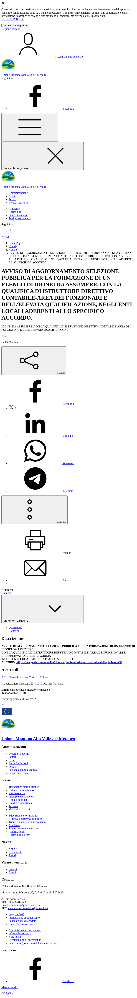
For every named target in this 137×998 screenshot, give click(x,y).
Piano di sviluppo (18, 215)
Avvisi (12, 855)
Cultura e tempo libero (21, 790)
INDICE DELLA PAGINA (16, 621)
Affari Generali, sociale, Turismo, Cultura (24, 677)
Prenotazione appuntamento (24, 917)
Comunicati (15, 852)
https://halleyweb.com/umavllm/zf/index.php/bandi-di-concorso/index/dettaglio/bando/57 (69, 662)
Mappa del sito (9, 987)
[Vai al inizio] (2, 705)
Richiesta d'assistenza (21, 924)
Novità (12, 246)
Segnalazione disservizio (22, 920)
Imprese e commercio (21, 796)
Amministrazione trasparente (25, 930)
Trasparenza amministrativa (24, 786)
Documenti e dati (18, 773)
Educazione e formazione (23, 815)
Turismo (13, 806)
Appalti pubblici (18, 799)
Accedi (5, 237)
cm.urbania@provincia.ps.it (24, 905)
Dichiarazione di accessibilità (25, 939)
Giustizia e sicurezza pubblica (25, 818)
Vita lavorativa (17, 793)
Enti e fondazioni (18, 763)
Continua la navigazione (15, 25)
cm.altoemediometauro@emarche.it (28, 908)
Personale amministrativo (23, 769)
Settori (12, 756)
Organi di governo (19, 753)
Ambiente (14, 208)
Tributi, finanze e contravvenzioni (27, 822)
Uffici (12, 760)
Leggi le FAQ (16, 914)
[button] (18, 192)
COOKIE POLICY (12, 19)
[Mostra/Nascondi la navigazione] (29, 127)
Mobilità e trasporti (19, 809)
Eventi (12, 872)
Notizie (13, 249)
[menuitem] (41, 403)
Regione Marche (10, 28)
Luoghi (13, 869)
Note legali (15, 936)
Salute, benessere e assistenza (25, 828)
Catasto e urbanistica (20, 802)
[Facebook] (10, 230)
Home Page (15, 243)
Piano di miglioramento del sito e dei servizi (33, 943)
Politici (12, 766)
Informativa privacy (20, 933)
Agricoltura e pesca (19, 834)
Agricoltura (15, 211)
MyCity (8, 993)
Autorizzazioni (17, 831)
